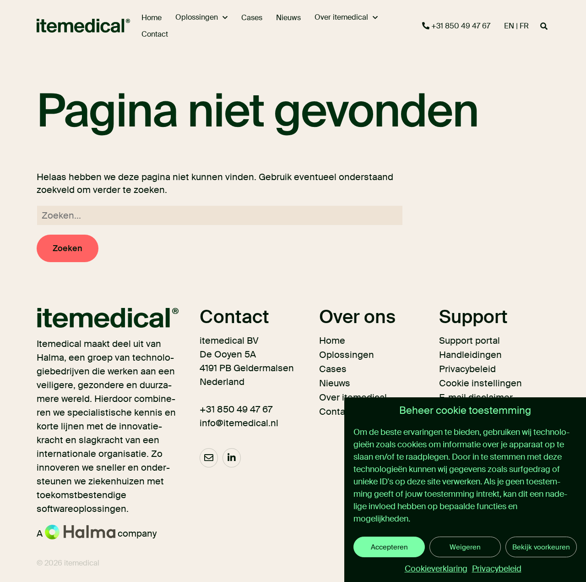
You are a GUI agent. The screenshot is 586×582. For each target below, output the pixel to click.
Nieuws (334, 383)
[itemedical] (70, 26)
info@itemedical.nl (239, 423)
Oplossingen (346, 355)
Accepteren (389, 547)
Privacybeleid (496, 568)
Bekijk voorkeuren (541, 547)
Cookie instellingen (480, 383)
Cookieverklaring (436, 568)
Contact (336, 411)
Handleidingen (470, 355)
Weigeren (465, 547)
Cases (333, 369)
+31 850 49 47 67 (459, 26)
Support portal (469, 340)
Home (332, 340)
